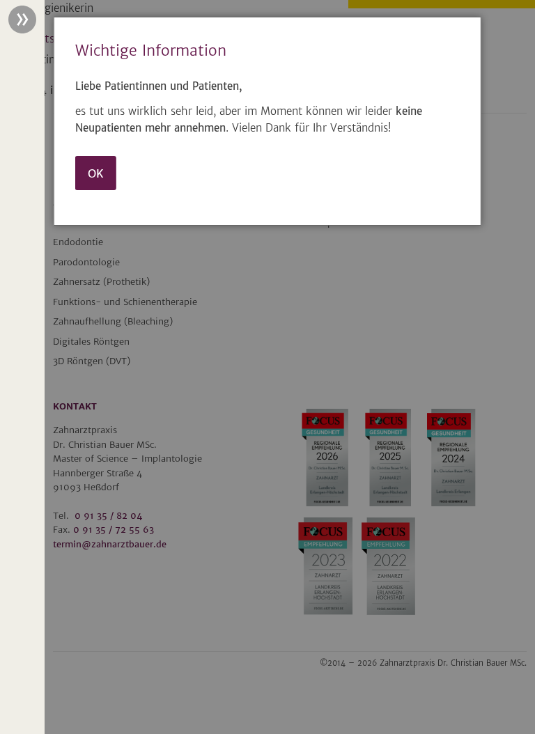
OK (96, 173)
